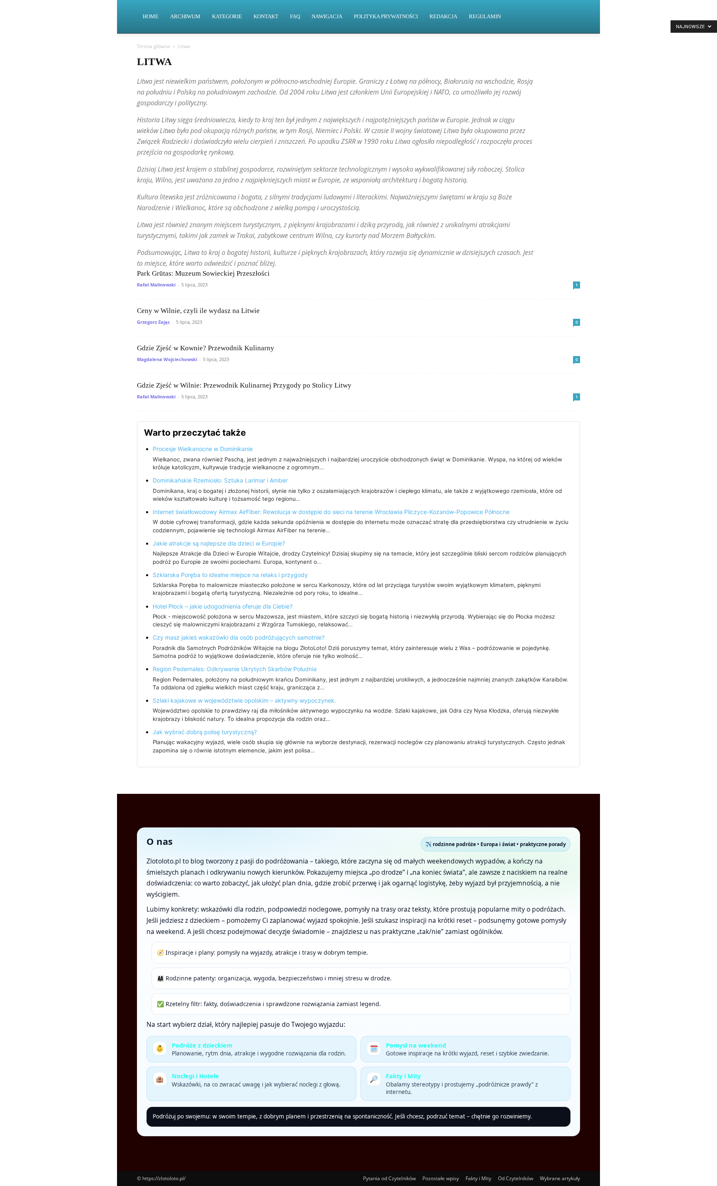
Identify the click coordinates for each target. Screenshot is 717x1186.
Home (151, 16)
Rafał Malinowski (156, 284)
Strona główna (153, 46)
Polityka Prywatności (386, 16)
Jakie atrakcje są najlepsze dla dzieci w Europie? (219, 543)
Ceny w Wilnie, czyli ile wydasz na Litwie (198, 311)
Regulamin (485, 16)
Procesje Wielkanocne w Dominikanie (203, 448)
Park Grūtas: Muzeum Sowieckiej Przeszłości (203, 273)
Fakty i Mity (478, 1178)
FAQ (295, 16)
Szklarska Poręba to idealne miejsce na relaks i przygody (230, 574)
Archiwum (185, 16)
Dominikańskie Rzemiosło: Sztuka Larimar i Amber (220, 480)
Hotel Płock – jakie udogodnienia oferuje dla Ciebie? (223, 606)
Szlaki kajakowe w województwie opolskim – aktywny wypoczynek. (244, 700)
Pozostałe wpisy (440, 1178)
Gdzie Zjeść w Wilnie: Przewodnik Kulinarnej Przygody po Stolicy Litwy (244, 385)
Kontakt (266, 16)
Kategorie (227, 16)
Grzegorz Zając (153, 322)
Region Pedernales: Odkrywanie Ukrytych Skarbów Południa (235, 668)
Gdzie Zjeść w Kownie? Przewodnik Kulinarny (205, 348)
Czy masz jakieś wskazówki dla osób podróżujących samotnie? (238, 637)
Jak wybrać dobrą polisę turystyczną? (205, 731)
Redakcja (443, 16)
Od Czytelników (515, 1178)
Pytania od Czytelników (389, 1178)
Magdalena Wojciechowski (167, 359)
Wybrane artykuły (560, 1178)
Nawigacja (327, 16)
